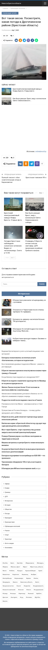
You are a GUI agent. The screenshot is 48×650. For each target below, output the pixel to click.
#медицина (6, 582)
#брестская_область (36, 567)
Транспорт (8, 539)
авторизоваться (8, 277)
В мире (7, 488)
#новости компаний (9, 590)
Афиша (7, 484)
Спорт (7, 535)
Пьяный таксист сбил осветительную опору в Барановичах (11, 179)
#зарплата (15, 574)
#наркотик (27, 586)
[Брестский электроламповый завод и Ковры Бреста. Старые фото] (6, 91)
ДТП (6, 496)
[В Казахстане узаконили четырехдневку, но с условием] (6, 302)
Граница (7, 492)
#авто (12, 563)
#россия (5, 597)
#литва (36, 578)
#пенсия (21, 590)
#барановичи (30, 563)
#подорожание (38, 590)
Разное (7, 530)
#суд (21, 597)
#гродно (19, 570)
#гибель (11, 570)
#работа (38, 593)
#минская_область (26, 582)
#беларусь (40, 563)
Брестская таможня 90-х (36, 177)
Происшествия (10, 522)
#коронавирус (18, 578)
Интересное (9, 501)
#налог (19, 586)
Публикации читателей (10, 13)
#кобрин (33, 574)
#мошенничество (8, 586)
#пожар (5, 593)
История (7, 505)
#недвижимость (38, 586)
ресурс (21, 468)
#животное (6, 574)
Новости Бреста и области (11, 3)
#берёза (5, 567)
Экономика (8, 547)
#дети (40, 570)
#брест (25, 567)
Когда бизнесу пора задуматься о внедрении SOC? (20, 377)
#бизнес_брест (15, 567)
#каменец (25, 574)
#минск (15, 582)
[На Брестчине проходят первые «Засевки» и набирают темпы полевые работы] (6, 341)
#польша (13, 593)
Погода (7, 513)
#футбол (37, 597)
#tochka (5, 563)
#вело (4, 570)
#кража (28, 578)
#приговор (22, 593)
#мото (37, 582)
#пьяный (30, 593)
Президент (8, 518)
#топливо (29, 597)
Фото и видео (9, 543)
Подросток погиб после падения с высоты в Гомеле (22, 400)
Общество (8, 509)
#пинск (28, 590)
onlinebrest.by (40, 151)
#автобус (20, 563)
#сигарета (14, 597)
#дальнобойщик (30, 570)
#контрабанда (7, 578)
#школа (5, 601)
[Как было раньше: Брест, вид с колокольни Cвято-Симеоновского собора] (6, 101)
